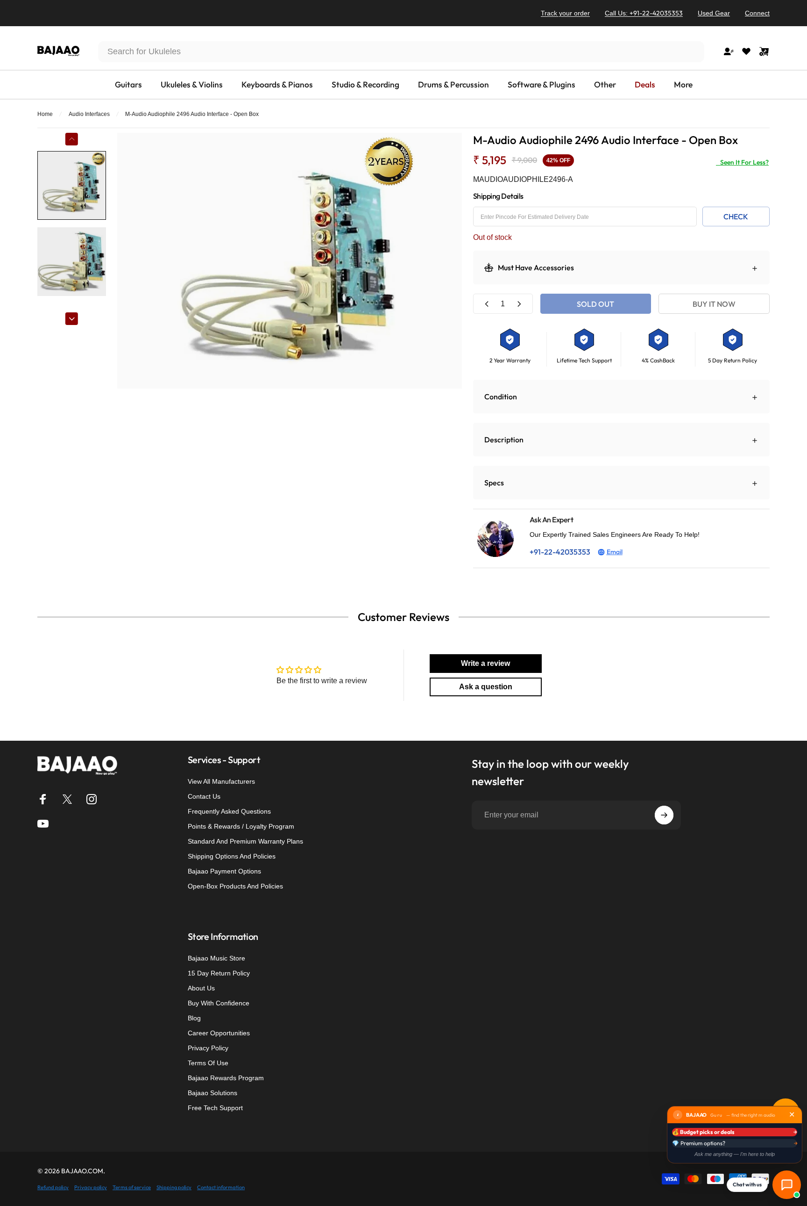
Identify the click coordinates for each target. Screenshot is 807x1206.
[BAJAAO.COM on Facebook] (43, 799)
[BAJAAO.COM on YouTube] (43, 823)
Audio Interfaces (89, 114)
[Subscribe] (664, 815)
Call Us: (644, 13)
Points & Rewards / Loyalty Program (241, 826)
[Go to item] (71, 185)
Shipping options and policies (232, 856)
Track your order (565, 13)
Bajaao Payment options (224, 871)
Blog (194, 1018)
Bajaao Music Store (216, 958)
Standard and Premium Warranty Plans (245, 841)
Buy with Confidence (218, 1003)
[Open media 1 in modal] (289, 261)
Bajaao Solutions (212, 1093)
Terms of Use (208, 1063)
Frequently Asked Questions (229, 811)
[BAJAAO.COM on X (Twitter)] (67, 799)
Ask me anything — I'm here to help (734, 1154)
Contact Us (204, 796)
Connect (757, 13)
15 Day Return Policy (219, 973)
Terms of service (132, 1187)
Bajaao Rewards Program (226, 1078)
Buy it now (714, 304)
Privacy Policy (208, 1048)
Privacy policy (90, 1187)
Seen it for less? (742, 162)
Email (615, 552)
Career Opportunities (219, 1033)
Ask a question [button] (485, 687)
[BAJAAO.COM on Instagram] (91, 799)
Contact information (221, 1187)
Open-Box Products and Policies (235, 886)
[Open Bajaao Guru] (786, 1184)
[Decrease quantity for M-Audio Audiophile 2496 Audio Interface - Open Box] (487, 304)
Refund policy (53, 1187)
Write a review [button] (485, 663)
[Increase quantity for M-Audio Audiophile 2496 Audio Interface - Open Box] (519, 304)
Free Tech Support (215, 1108)
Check (735, 216)
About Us (201, 988)
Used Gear (714, 13)
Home (45, 114)
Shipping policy (173, 1187)
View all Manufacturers (221, 781)
